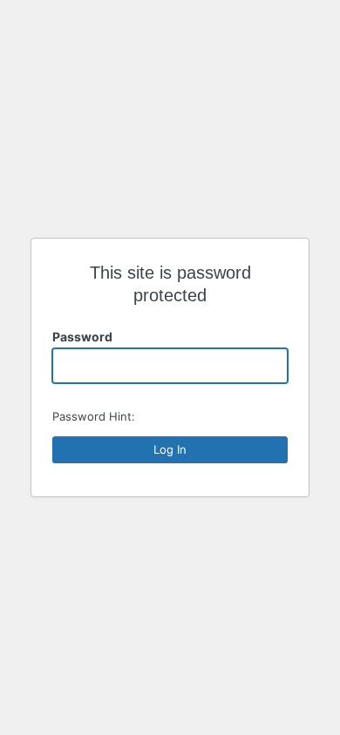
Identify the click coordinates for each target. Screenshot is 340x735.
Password (82, 336)
